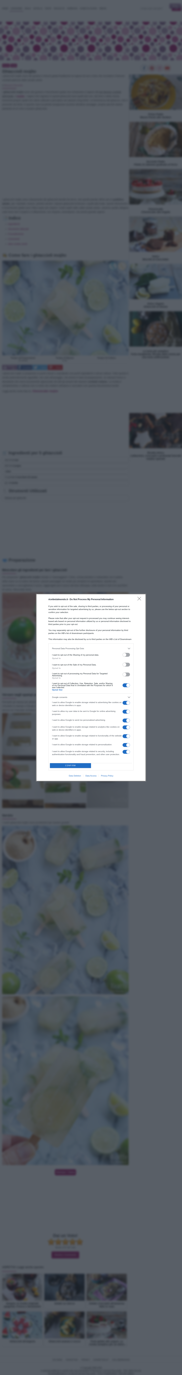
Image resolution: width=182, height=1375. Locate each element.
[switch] (126, 655)
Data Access (91, 776)
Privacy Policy (107, 776)
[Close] (140, 599)
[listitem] (91, 648)
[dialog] (91, 687)
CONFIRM (70, 765)
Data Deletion (75, 776)
